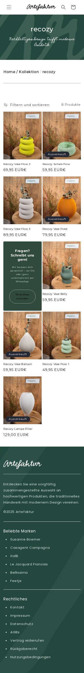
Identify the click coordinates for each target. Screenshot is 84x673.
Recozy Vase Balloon (17, 364)
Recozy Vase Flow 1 (56, 364)
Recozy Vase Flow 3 (17, 228)
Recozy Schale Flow (56, 164)
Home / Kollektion (21, 72)
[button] (9, 7)
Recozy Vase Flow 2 (17, 164)
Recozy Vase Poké (55, 228)
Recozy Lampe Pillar (17, 428)
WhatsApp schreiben (22, 296)
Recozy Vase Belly (55, 293)
